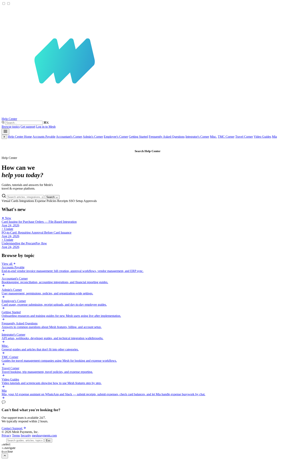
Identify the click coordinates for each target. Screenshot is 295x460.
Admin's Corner (93, 136)
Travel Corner (244, 136)
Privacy (6, 435)
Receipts (62, 201)
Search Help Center (148, 151)
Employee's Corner (116, 136)
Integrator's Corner (197, 136)
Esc (48, 440)
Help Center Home (20, 136)
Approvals (90, 201)
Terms (16, 435)
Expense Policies (45, 201)
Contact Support (12, 428)
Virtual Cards (10, 201)
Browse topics (11, 126)
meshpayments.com (44, 435)
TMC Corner (226, 136)
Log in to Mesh (46, 126)
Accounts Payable (44, 136)
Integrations (26, 201)
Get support (27, 126)
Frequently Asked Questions (167, 136)
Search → (52, 197)
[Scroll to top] (5, 455)
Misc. (213, 136)
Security (26, 435)
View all (7, 263)
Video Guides (262, 136)
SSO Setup (76, 201)
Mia (274, 136)
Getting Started (138, 136)
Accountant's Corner (69, 136)
